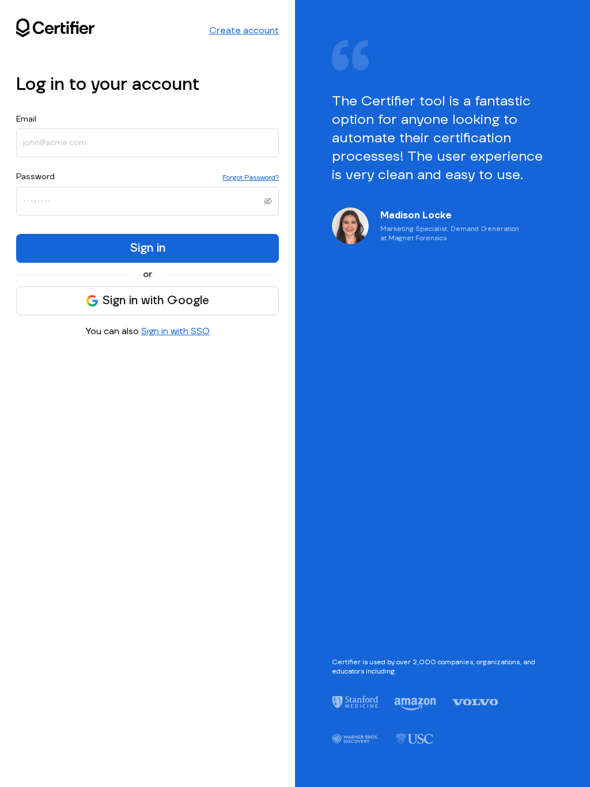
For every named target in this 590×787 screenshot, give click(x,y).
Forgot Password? (250, 177)
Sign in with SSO (175, 331)
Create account (244, 30)
